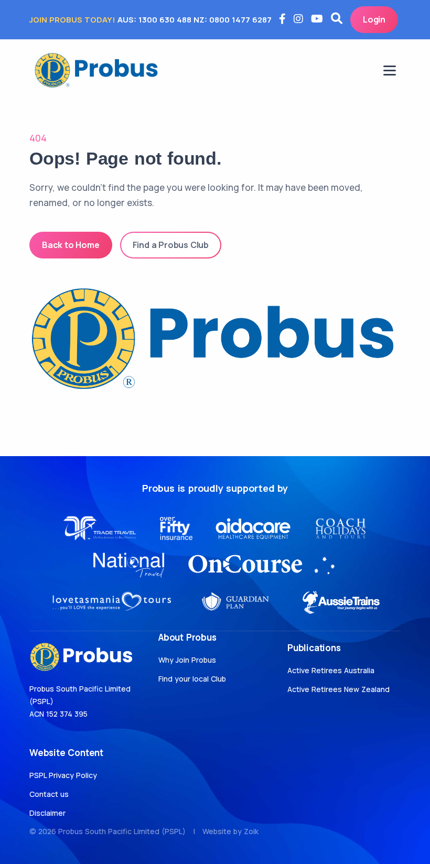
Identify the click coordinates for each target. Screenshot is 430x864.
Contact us (49, 794)
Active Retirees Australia (330, 670)
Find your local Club (192, 679)
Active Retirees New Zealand (338, 689)
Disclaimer (47, 813)
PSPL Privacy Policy (63, 775)
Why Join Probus (187, 660)
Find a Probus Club (171, 245)
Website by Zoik (230, 831)
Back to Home (71, 245)
